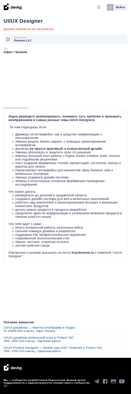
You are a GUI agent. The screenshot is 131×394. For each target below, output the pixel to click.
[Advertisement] (65, 81)
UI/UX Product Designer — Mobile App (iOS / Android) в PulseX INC (53, 349)
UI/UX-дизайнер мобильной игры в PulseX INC (39, 339)
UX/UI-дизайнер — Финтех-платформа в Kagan (39, 329)
